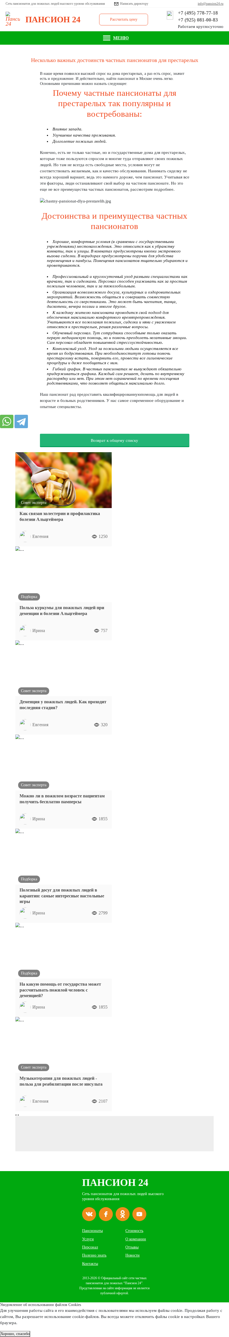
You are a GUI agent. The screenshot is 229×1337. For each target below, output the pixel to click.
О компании (135, 1239)
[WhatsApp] (6, 421)
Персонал (90, 1247)
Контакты (90, 1264)
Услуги (88, 1239)
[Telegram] (21, 421)
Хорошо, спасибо (15, 1334)
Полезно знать (94, 1255)
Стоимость (134, 1231)
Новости (132, 1255)
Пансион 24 (115, 1182)
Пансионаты (92, 1231)
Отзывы (132, 1247)
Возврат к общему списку (114, 440)
